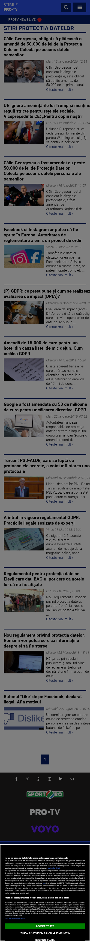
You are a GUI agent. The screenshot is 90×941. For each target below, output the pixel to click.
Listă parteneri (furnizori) (15, 918)
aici (44, 883)
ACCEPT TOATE (45, 926)
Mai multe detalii (54, 868)
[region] (45, 892)
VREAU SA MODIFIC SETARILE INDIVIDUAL (45, 932)
